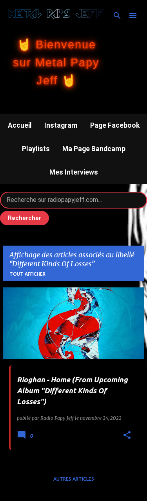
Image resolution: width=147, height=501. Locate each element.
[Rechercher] (117, 15)
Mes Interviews (73, 172)
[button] (127, 435)
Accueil (20, 125)
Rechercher (24, 217)
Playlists (36, 149)
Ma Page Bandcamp (93, 149)
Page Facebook (115, 125)
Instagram (61, 125)
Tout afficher (27, 273)
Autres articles (73, 478)
